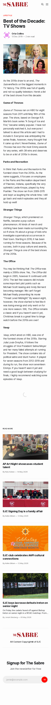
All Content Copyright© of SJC (25, 641)
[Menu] (47, 4)
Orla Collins (18, 33)
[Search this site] (42, 4)
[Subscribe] (44, 680)
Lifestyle (7, 15)
